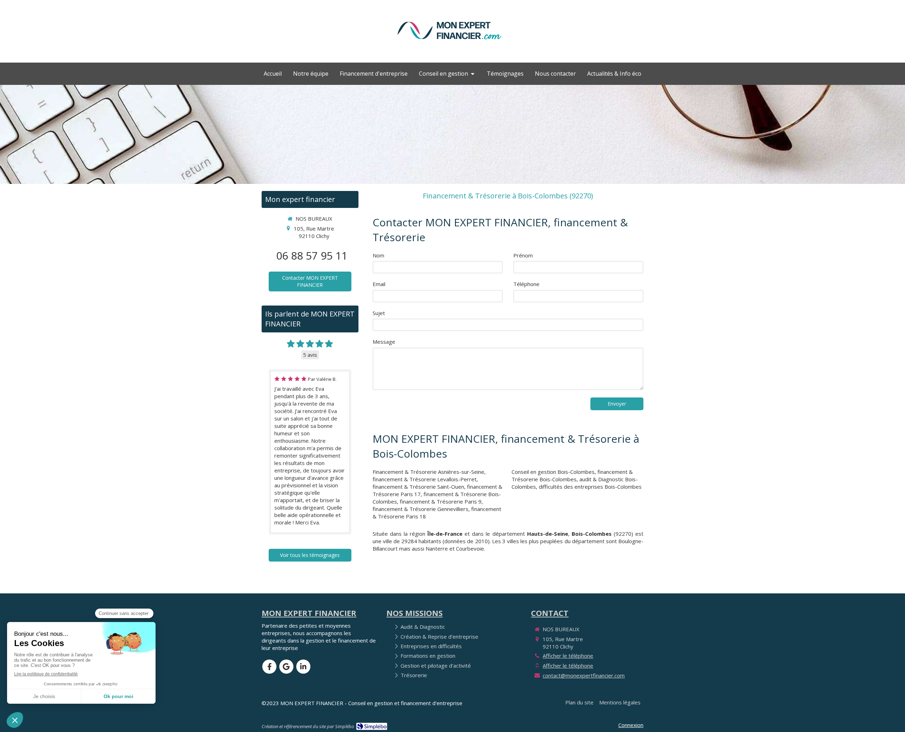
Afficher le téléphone (568, 655)
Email (379, 283)
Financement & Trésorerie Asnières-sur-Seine (428, 471)
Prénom (523, 255)
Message (384, 341)
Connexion (630, 724)
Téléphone (526, 283)
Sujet (379, 312)
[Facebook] (269, 667)
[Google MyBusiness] (286, 667)
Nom (378, 255)
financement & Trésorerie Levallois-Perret (425, 479)
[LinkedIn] (303, 667)
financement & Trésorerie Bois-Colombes (572, 475)
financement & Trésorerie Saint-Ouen (418, 486)
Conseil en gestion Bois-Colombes (553, 471)
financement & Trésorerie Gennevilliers (420, 508)
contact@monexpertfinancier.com (584, 675)
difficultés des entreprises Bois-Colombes (590, 486)
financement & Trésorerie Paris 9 (440, 501)
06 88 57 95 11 (312, 255)
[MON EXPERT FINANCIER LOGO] (449, 43)
